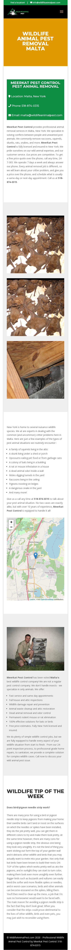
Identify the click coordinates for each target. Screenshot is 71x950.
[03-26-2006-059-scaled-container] (35, 669)
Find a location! (18, 2)
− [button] (11, 527)
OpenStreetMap (47, 599)
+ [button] (11, 522)
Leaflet (32, 599)
